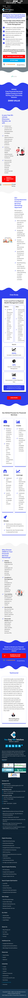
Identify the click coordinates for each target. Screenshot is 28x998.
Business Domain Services (9, 908)
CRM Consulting (6, 852)
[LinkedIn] (10, 746)
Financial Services (7, 982)
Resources (5, 952)
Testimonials (5, 934)
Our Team (5, 932)
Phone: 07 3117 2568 (8, 787)
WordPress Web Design (8, 899)
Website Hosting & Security (9, 904)
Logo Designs (6, 920)
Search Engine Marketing (9, 866)
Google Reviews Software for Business (11, 847)
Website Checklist (7, 906)
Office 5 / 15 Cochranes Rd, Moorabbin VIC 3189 (14, 791)
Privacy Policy (16, 995)
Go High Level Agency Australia (10, 862)
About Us (4, 927)
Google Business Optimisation (9, 892)
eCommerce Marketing (8, 843)
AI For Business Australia (8, 860)
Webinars (5, 959)
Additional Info (6, 940)
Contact (4, 936)
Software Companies (7, 973)
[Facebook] (6, 746)
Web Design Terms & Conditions (10, 948)
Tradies (4, 966)
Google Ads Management (8, 872)
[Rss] (13, 746)
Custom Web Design (7, 901)
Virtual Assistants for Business (9, 849)
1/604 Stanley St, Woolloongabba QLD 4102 (13, 785)
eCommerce (5, 975)
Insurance (5, 984)
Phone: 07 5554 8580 (8, 799)
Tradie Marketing (7, 858)
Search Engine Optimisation (9, 880)
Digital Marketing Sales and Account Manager (13, 811)
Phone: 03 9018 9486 (8, 793)
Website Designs (6, 917)
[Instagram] (22, 745)
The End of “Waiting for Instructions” (11, 817)
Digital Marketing (7, 838)
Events (4, 957)
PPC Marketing (6, 869)
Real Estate (5, 980)
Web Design (5, 896)
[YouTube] (19, 746)
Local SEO (5, 883)
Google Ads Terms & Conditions (10, 945)
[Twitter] (16, 746)
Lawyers (4, 971)
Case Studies (6, 915)
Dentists (5, 969)
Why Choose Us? (6, 929)
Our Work (4, 912)
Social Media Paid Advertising (9, 874)
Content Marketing (7, 888)
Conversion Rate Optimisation (10, 890)
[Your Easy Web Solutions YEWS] (14, 732)
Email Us (5, 801)
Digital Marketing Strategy (9, 841)
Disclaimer (21, 995)
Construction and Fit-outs (9, 977)
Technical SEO (6, 885)
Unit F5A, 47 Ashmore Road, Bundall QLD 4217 (14, 797)
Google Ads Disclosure (8, 943)
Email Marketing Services (8, 845)
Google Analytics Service (8, 876)
